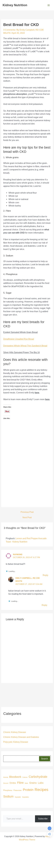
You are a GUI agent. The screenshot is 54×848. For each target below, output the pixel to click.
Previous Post (27, 512)
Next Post (27, 517)
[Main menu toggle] (48, 5)
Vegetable (18, 797)
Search (44, 758)
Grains (33, 782)
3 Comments (9, 30)
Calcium (25, 777)
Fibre (20, 782)
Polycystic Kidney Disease (15, 742)
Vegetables (25, 797)
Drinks (13, 783)
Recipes (41, 789)
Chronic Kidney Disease (14, 732)
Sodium (8, 796)
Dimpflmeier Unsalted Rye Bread (18, 339)
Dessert (5, 783)
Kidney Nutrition (15, 5)
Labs (41, 782)
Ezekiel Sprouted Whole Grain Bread (20, 332)
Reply (45, 575)
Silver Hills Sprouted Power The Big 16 (21, 352)
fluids (26, 783)
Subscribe (43, 819)
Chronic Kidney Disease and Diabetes (21, 737)
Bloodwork (15, 776)
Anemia (5, 777)
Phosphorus (7, 790)
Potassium (18, 790)
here (37, 392)
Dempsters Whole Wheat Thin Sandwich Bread (25, 345)
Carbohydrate (38, 776)
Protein (28, 790)
